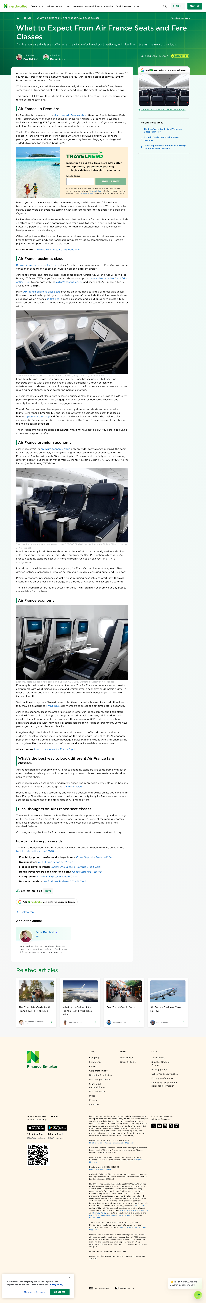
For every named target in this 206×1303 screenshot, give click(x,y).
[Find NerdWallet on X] (153, 1126)
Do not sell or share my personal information (164, 1084)
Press (92, 1096)
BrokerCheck (95, 1218)
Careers (93, 1066)
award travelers (73, 786)
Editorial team (97, 1091)
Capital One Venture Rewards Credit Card (76, 866)
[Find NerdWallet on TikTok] (176, 1126)
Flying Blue (53, 705)
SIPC (144, 1205)
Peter (45, 932)
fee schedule (124, 1215)
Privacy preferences (162, 1078)
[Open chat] (198, 1295)
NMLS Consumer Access (100, 1143)
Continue (59, 1292)
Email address (73, 176)
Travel (27, 18)
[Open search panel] (165, 6)
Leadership (95, 1062)
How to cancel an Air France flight (54, 749)
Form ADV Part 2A (139, 1210)
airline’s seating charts (69, 282)
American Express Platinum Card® (57, 876)
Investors (94, 1104)
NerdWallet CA (127, 1288)
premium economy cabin (55, 449)
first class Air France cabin (70, 115)
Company (94, 1057)
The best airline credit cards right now (57, 249)
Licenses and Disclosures (124, 1143)
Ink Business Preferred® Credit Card (64, 881)
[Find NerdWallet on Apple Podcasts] (171, 1126)
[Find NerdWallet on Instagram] (165, 1126)
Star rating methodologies (97, 1085)
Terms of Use (95, 191)
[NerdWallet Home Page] (15, 6)
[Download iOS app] (36, 1128)
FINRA (138, 1205)
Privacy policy (159, 1069)
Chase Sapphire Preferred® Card (95, 857)
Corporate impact (99, 1071)
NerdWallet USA (102, 1288)
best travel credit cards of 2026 (35, 851)
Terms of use (158, 1057)
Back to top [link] (27, 912)
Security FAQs (128, 1062)
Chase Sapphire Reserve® (87, 871)
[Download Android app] (57, 1128)
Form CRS (125, 1210)
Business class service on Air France (37, 265)
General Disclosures (109, 1215)
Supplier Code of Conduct (160, 1063)
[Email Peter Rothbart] (37, 936)
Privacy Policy (87, 193)
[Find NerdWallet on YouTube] (159, 1126)
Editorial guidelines (99, 1079)
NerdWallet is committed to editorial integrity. (163, 109)
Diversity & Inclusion (100, 1075)
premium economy (38, 416)
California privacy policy (164, 1074)
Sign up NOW (110, 181)
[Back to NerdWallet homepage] (18, 18)
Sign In (177, 6)
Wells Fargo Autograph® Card (55, 862)
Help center (126, 1057)
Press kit (94, 1100)
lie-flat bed (53, 298)
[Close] (201, 1278)
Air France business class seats (41, 291)
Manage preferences (34, 1292)
